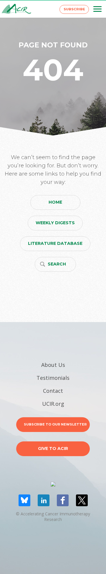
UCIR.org (53, 403)
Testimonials (53, 377)
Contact (53, 390)
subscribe (74, 9)
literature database (55, 243)
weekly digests (55, 222)
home (55, 202)
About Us (53, 364)
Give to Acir (53, 448)
